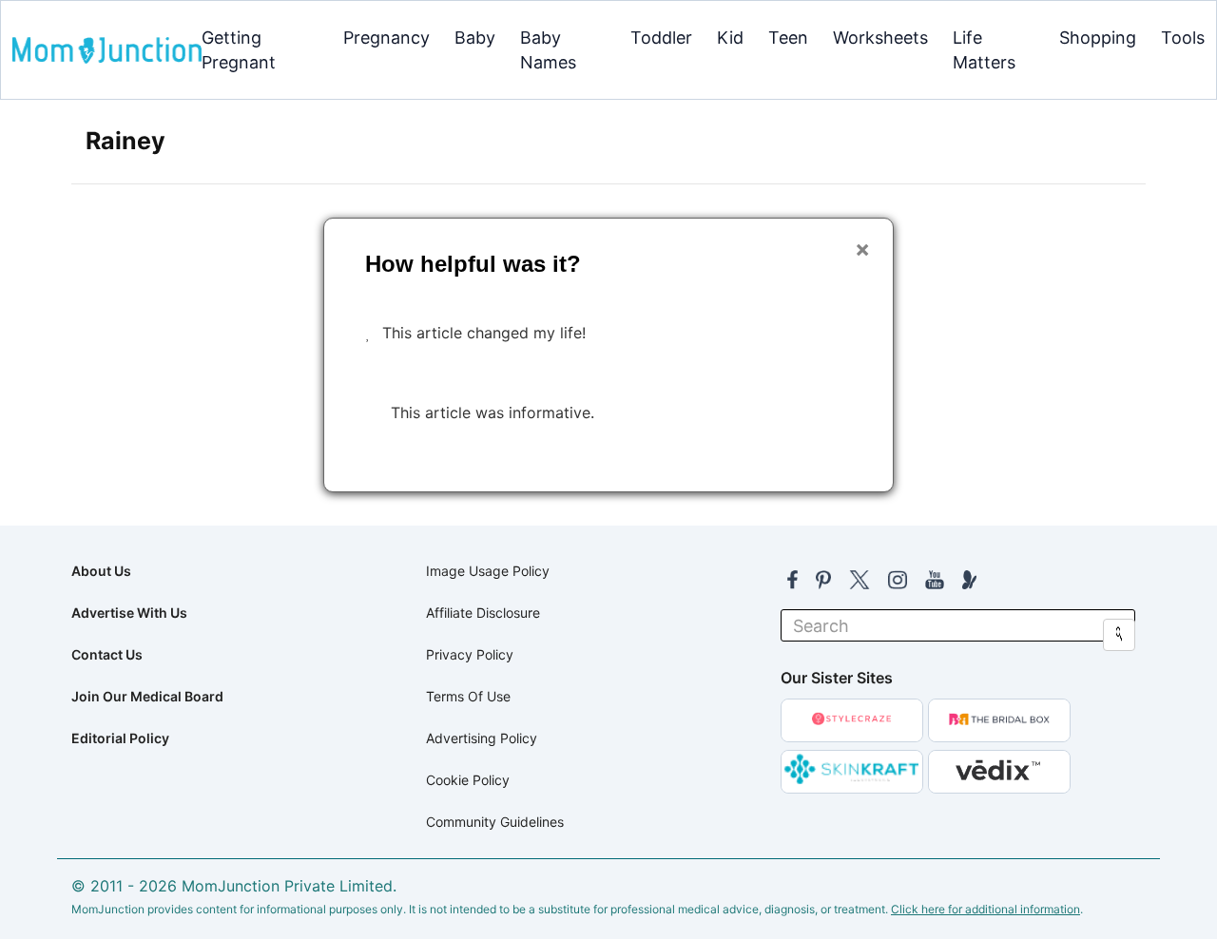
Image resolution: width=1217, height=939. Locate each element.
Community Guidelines (495, 822)
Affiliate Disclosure (483, 612)
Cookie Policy (468, 780)
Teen (788, 38)
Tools (1183, 38)
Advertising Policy (481, 738)
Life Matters (984, 50)
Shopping (1097, 38)
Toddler (661, 38)
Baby (474, 38)
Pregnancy (386, 38)
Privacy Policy (469, 654)
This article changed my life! (484, 332)
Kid (730, 38)
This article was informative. (492, 412)
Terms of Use (468, 696)
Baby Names (548, 50)
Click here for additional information (985, 909)
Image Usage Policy (488, 571)
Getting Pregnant (239, 50)
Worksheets (880, 38)
